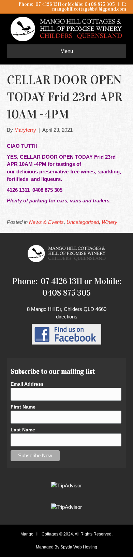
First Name (23, 407)
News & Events (46, 222)
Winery (109, 222)
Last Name (23, 429)
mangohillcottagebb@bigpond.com (89, 9)
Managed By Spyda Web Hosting (66, 547)
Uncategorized (82, 222)
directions (66, 316)
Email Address (27, 384)
